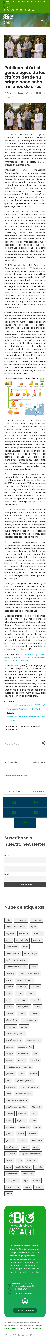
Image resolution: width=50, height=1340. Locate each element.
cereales (35, 987)
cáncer (22, 1013)
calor (8, 980)
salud (35, 1147)
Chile (8, 993)
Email (6, 874)
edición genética (13, 1040)
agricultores (21, 920)
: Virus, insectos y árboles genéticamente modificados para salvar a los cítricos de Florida (25, 657)
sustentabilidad (23, 1167)
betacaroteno (12, 953)
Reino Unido (37, 1140)
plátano (9, 1140)
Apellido (7, 865)
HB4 (8, 1080)
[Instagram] (36, 802)
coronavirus (21, 1000)
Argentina (38, 933)
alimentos (23, 933)
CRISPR (9, 1007)
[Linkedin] (36, 812)
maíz (8, 1093)
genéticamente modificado (18, 1067)
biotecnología (30, 953)
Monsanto (36, 1107)
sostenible (31, 1160)
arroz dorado (22, 940)
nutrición (22, 1113)
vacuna (38, 1187)
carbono (22, 987)
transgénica (11, 1174)
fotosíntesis (23, 1053)
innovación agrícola (29, 1087)
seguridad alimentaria (30, 1154)
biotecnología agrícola (16, 960)
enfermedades (33, 1040)
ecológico (10, 1027)
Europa (9, 1053)
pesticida (10, 1127)
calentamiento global (29, 973)
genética (35, 1060)
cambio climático (24, 980)
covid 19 (35, 1000)
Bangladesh (11, 947)
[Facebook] (14, 802)
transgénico (28, 1174)
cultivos (9, 1013)
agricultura (37, 920)
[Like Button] (9, 96)
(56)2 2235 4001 (13, 7)
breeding (10, 973)
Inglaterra (10, 1087)
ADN (8, 920)
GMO (22, 1073)
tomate (38, 1167)
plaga (37, 1127)
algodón (10, 933)
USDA (27, 1187)
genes (9, 1060)
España (9, 1047)
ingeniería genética (24, 1080)
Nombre (7, 856)
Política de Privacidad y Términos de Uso (22, 1328)
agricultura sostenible (16, 926)
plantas (32, 1134)
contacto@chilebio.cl (22, 1293)
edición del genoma (15, 1033)
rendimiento (11, 1147)
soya (8, 1167)
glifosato (10, 1073)
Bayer (25, 947)
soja (20, 1160)
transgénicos (12, 1180)
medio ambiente (23, 1093)
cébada (34, 1013)
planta (21, 1134)
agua (33, 926)
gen (35, 1053)
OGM (34, 1113)
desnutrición (11, 1020)
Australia (37, 940)
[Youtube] (14, 812)
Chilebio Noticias (35, 93)
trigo (26, 1180)
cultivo (37, 1007)
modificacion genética (16, 1107)
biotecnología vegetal (16, 967)
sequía (9, 1160)
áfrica (9, 1194)
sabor (25, 1147)
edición (24, 1027)
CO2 (8, 1000)
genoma (21, 1060)
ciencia (30, 993)
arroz (8, 940)
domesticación (29, 1020)
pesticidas (24, 1127)
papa (33, 1120)
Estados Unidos (25, 1047)
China (19, 993)
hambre (33, 1073)
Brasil (33, 967)
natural (9, 1113)
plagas (9, 1134)
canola (9, 987)
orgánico (21, 1120)
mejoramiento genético (16, 1100)
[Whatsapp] (25, 823)
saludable (10, 1154)
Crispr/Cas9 (23, 1007)
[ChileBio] (10, 19)
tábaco (36, 1180)
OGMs (9, 1120)
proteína (22, 1140)
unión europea (12, 1187)
